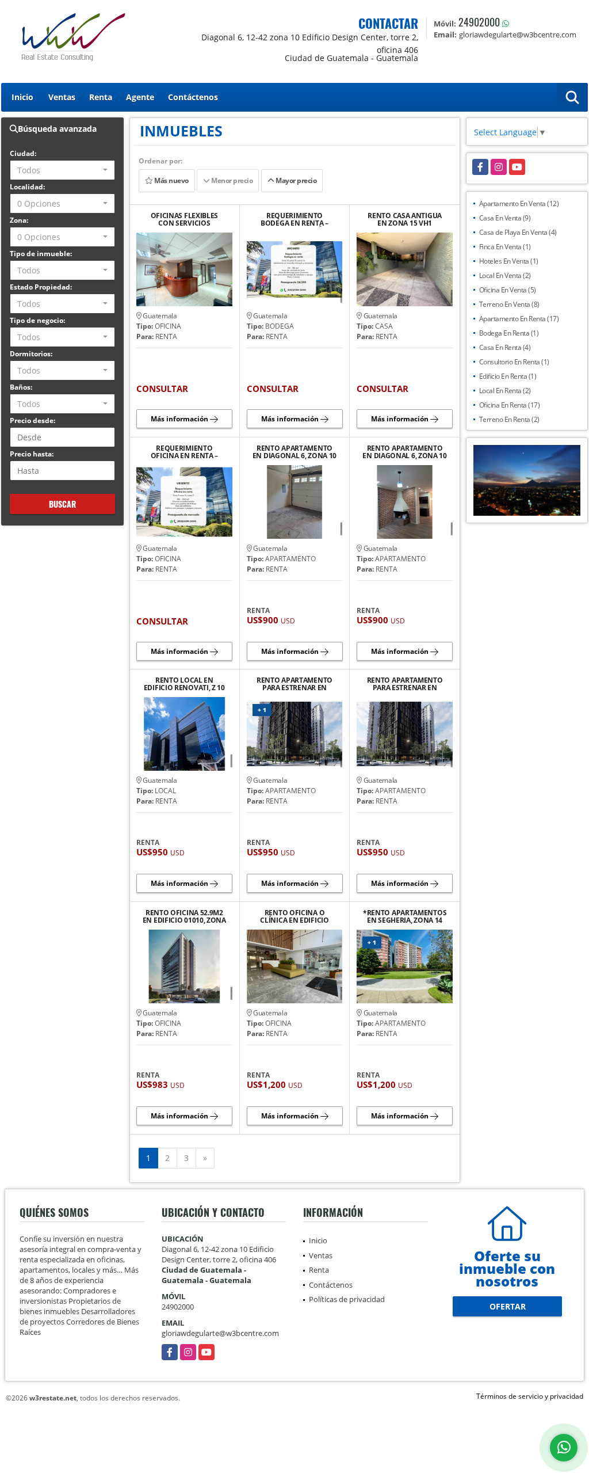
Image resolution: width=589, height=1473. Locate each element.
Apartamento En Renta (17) (519, 318)
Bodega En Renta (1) (509, 333)
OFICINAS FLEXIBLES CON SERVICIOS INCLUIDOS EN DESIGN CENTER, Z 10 (184, 219)
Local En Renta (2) (505, 390)
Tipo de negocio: (37, 320)
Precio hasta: (31, 454)
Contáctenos (193, 97)
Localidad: (27, 187)
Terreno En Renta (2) (509, 419)
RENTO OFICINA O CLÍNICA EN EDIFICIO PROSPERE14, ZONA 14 (294, 916)
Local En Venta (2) (505, 275)
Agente (140, 97)
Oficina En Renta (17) (509, 405)
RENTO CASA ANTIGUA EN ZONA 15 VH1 (405, 219)
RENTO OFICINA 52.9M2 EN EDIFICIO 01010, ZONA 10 (184, 916)
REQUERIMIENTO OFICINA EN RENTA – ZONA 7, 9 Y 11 (185, 451)
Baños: (21, 387)
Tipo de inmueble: (41, 253)
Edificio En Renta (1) (508, 376)
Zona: (19, 220)
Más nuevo (170, 180)
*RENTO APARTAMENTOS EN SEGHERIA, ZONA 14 (404, 916)
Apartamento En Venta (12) (519, 203)
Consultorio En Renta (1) (514, 362)
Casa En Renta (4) (505, 347)
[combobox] (62, 170)
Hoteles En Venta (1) (508, 261)
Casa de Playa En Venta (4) (518, 232)
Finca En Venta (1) (505, 247)
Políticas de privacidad (347, 1299)
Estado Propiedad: (41, 287)
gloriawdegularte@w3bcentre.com (220, 1333)
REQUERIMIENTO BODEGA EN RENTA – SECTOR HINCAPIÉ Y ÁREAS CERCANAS (294, 219)
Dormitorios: (31, 354)
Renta (100, 97)
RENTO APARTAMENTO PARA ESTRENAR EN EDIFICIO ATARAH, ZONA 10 (295, 683)
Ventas (61, 97)
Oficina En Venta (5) (507, 290)
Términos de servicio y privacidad (529, 1396)
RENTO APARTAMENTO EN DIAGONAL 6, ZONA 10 (294, 451)
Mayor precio (295, 180)
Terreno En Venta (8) (509, 304)
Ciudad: (23, 153)
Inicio (22, 97)
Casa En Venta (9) (505, 218)
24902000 (479, 21)
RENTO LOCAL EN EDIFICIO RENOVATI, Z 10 (184, 683)
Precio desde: (32, 420)
